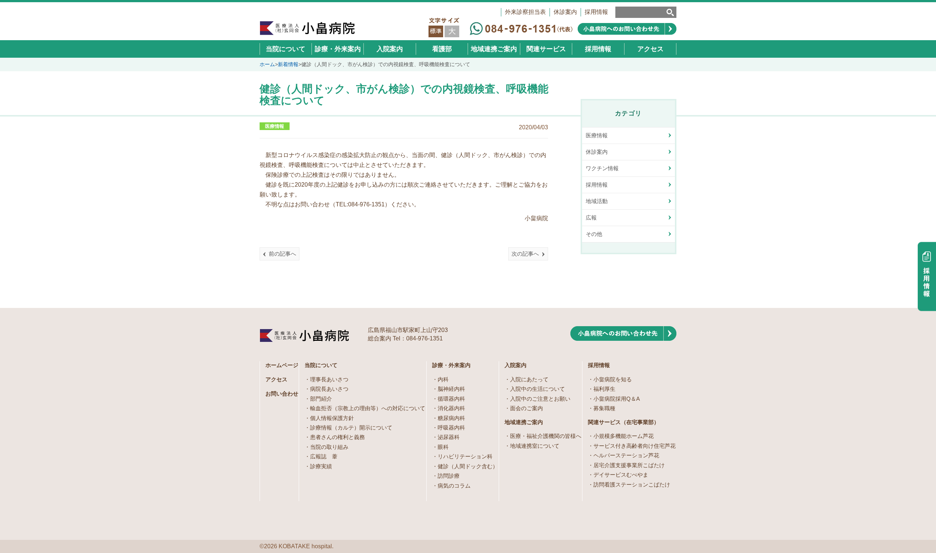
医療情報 (274, 126)
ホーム (267, 64)
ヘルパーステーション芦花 (626, 455)
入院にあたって (529, 379)
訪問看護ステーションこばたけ (631, 484)
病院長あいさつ (329, 389)
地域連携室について (534, 446)
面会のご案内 (526, 408)
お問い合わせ (281, 393)
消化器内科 (451, 408)
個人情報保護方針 (332, 418)
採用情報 (596, 12)
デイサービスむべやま (620, 475)
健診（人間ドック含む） (468, 466)
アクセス (276, 379)
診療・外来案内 (451, 365)
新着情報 (288, 64)
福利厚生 (604, 389)
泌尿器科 (449, 437)
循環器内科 (451, 399)
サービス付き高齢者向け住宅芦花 (634, 446)
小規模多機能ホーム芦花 (623, 436)
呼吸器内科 (451, 427)
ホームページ (281, 365)
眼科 (443, 447)
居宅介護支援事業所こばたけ (629, 465)
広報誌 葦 (323, 456)
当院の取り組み (329, 447)
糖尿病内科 (451, 418)
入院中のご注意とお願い (540, 399)
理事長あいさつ (329, 379)
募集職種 (604, 408)
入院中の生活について (537, 389)
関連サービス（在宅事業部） (623, 422)
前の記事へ (282, 254)
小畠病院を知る (612, 379)
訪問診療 (449, 476)
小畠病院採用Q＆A (616, 399)
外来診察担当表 (525, 12)
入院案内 (515, 365)
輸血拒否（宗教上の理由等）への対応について (367, 408)
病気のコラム (454, 486)
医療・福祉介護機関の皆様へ (545, 436)
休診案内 (565, 12)
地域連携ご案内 (524, 422)
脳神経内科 (451, 389)
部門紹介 (321, 399)
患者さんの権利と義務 (337, 437)
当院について (321, 365)
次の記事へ (525, 254)
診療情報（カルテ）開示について (351, 427)
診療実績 (321, 466)
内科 (443, 379)
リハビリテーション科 (465, 456)
